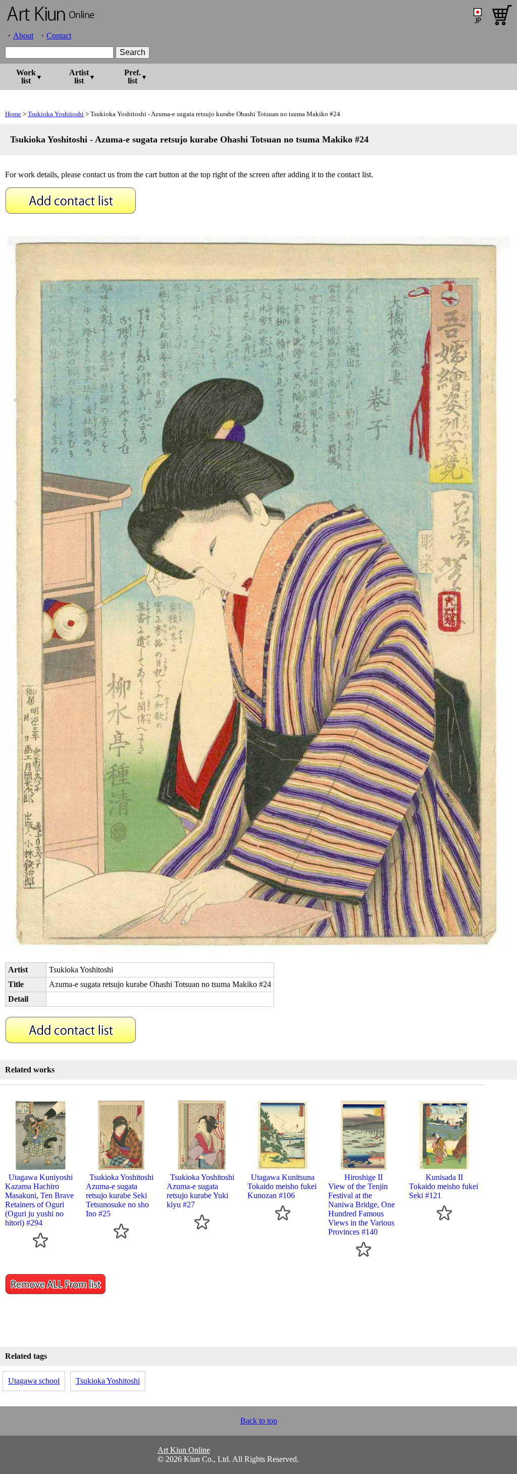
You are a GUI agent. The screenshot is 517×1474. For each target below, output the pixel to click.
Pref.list (132, 76)
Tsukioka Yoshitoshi (56, 114)
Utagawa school (34, 1381)
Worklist (26, 76)
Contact (58, 35)
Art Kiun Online (184, 1450)
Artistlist (79, 76)
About (23, 35)
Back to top (258, 1420)
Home (13, 114)
